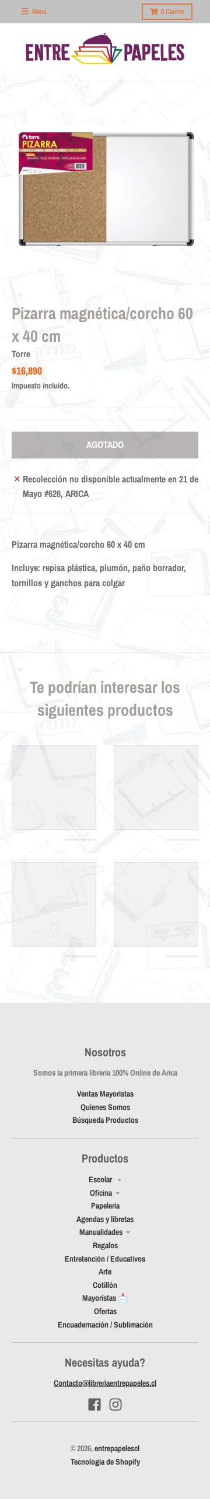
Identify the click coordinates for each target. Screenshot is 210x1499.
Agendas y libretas (105, 1219)
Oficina (101, 1193)
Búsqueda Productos (105, 1120)
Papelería (105, 1205)
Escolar (101, 1179)
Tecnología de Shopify (105, 1461)
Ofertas (105, 1311)
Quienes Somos (105, 1107)
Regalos (105, 1245)
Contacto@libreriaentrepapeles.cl (105, 1383)
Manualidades (101, 1232)
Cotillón (105, 1285)
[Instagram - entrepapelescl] (115, 1405)
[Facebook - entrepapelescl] (95, 1405)
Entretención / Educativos (105, 1258)
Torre (21, 354)
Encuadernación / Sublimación (105, 1324)
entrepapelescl (116, 1448)
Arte (105, 1271)
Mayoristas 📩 (105, 1298)
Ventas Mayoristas (105, 1093)
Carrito (172, 11)
